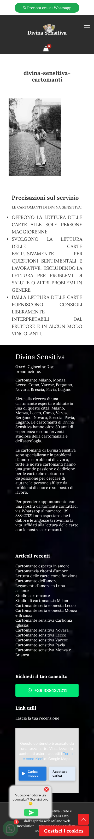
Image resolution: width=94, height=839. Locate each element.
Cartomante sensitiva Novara (42, 630)
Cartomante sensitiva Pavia (40, 644)
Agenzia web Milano (46, 821)
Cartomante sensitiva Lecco (40, 635)
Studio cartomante (32, 595)
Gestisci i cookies (64, 831)
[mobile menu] (87, 25)
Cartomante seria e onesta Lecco (45, 605)
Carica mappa (33, 773)
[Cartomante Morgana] (47, 29)
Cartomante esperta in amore (42, 565)
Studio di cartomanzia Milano (42, 600)
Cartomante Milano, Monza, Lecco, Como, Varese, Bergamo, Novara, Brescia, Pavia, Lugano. (44, 385)
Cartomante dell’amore (36, 580)
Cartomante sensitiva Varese (41, 639)
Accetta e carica (59, 773)
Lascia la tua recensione (37, 718)
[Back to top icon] (83, 819)
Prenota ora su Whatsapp (49, 7)
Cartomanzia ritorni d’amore (41, 570)
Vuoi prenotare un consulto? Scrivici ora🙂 (31, 799)
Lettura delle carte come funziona (46, 575)
